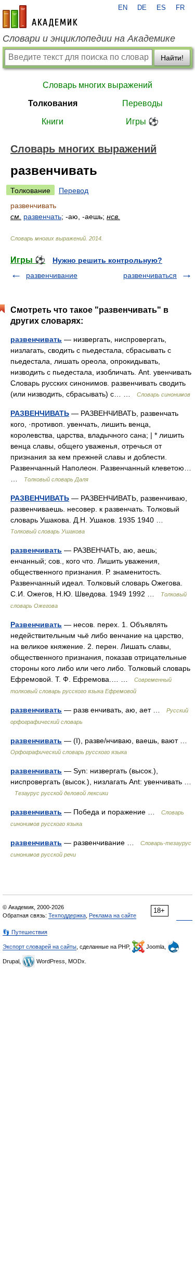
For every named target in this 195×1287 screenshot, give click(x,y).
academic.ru (40, 16)
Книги (52, 121)
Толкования (52, 103)
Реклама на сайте (112, 915)
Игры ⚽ (142, 121)
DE (142, 7)
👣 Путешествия (25, 932)
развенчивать (36, 339)
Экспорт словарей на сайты (39, 947)
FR (180, 7)
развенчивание (51, 275)
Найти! (172, 58)
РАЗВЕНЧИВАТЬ (39, 413)
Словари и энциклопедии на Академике (89, 38)
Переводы (142, 103)
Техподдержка (67, 915)
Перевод (73, 190)
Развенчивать (36, 624)
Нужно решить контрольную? (107, 260)
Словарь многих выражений (97, 85)
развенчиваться (150, 275)
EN (122, 7)
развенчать (42, 216)
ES (161, 7)
